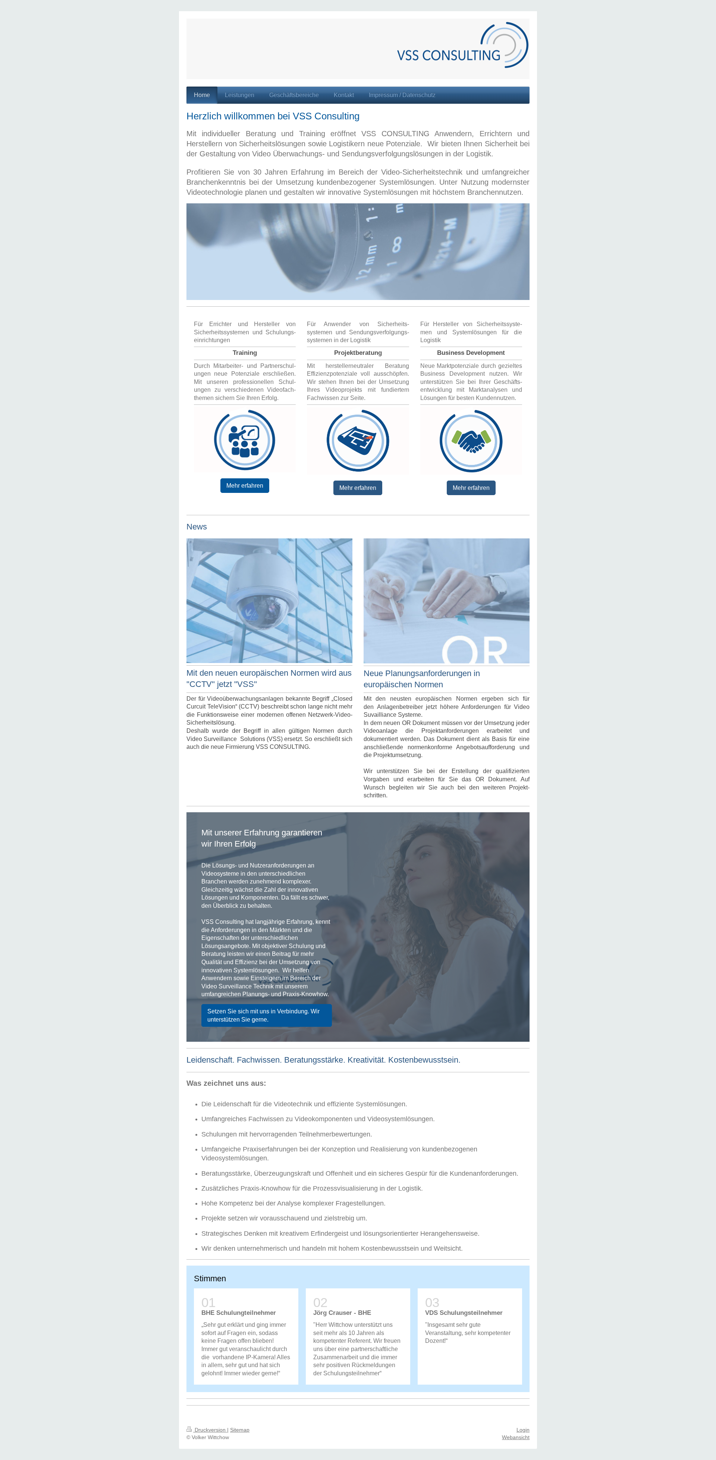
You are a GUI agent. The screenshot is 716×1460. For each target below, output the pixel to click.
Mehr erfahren (244, 485)
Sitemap (239, 1430)
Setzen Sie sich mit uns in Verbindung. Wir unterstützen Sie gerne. (263, 1015)
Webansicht (516, 1437)
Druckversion (210, 1430)
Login (523, 1430)
